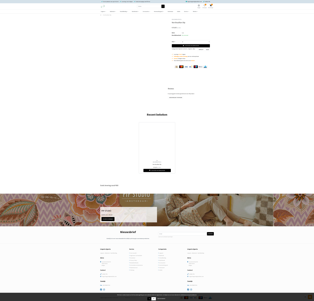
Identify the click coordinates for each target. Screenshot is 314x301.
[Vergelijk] (172, 170)
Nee (153, 298)
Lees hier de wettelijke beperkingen (165, 236)
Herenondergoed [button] (158, 11)
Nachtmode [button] (135, 11)
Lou (183, 33)
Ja (149, 298)
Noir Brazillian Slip (157, 164)
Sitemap (132, 270)
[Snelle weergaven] (172, 125)
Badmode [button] (112, 11)
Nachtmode (162, 260)
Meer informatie (161, 298)
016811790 (104, 274)
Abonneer (210, 233)
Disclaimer (132, 258)
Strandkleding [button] (123, 11)
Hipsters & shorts (182, 49)
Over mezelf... (133, 253)
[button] (210, 6)
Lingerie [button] (103, 11)
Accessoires (162, 263)
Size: (173, 41)
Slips (194, 49)
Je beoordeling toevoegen (175, 97)
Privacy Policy (133, 260)
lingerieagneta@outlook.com (109, 276)
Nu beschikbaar (108, 219)
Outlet (178, 11)
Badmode (161, 255)
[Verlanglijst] (141, 170)
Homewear (170, 11)
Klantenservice (134, 267)
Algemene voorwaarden (136, 255)
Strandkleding (162, 258)
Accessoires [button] (146, 11)
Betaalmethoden (134, 263)
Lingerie (190, 49)
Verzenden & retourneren (136, 265)
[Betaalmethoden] (176, 66)
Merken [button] (195, 11)
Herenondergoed (163, 265)
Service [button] (186, 11)
